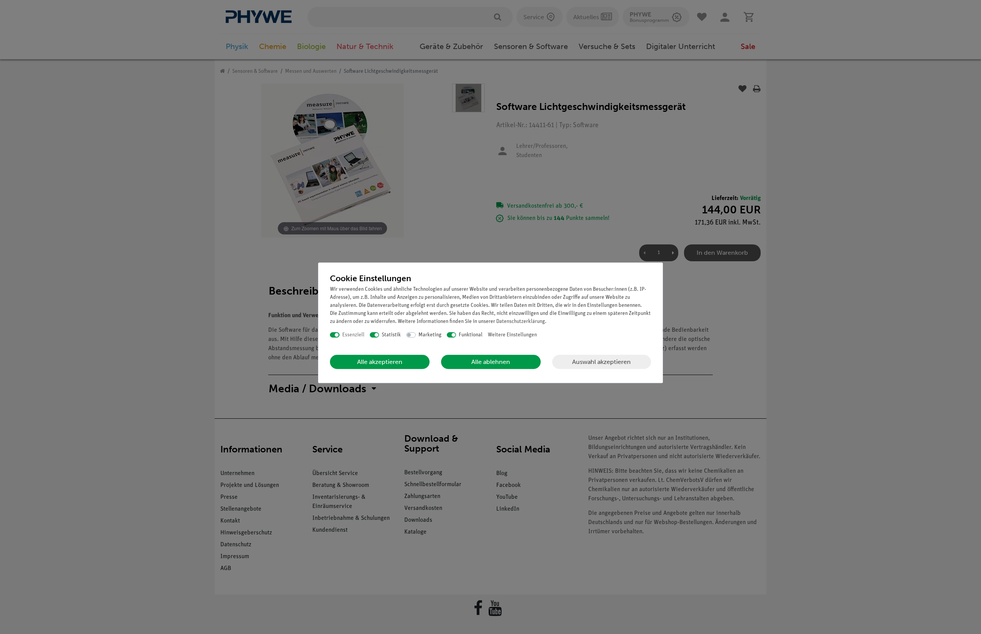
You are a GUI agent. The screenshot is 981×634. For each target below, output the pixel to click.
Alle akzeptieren (379, 361)
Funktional (470, 335)
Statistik (391, 335)
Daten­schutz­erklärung (520, 321)
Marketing (429, 335)
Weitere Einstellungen (512, 335)
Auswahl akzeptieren (601, 361)
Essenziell (353, 335)
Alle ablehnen (490, 361)
